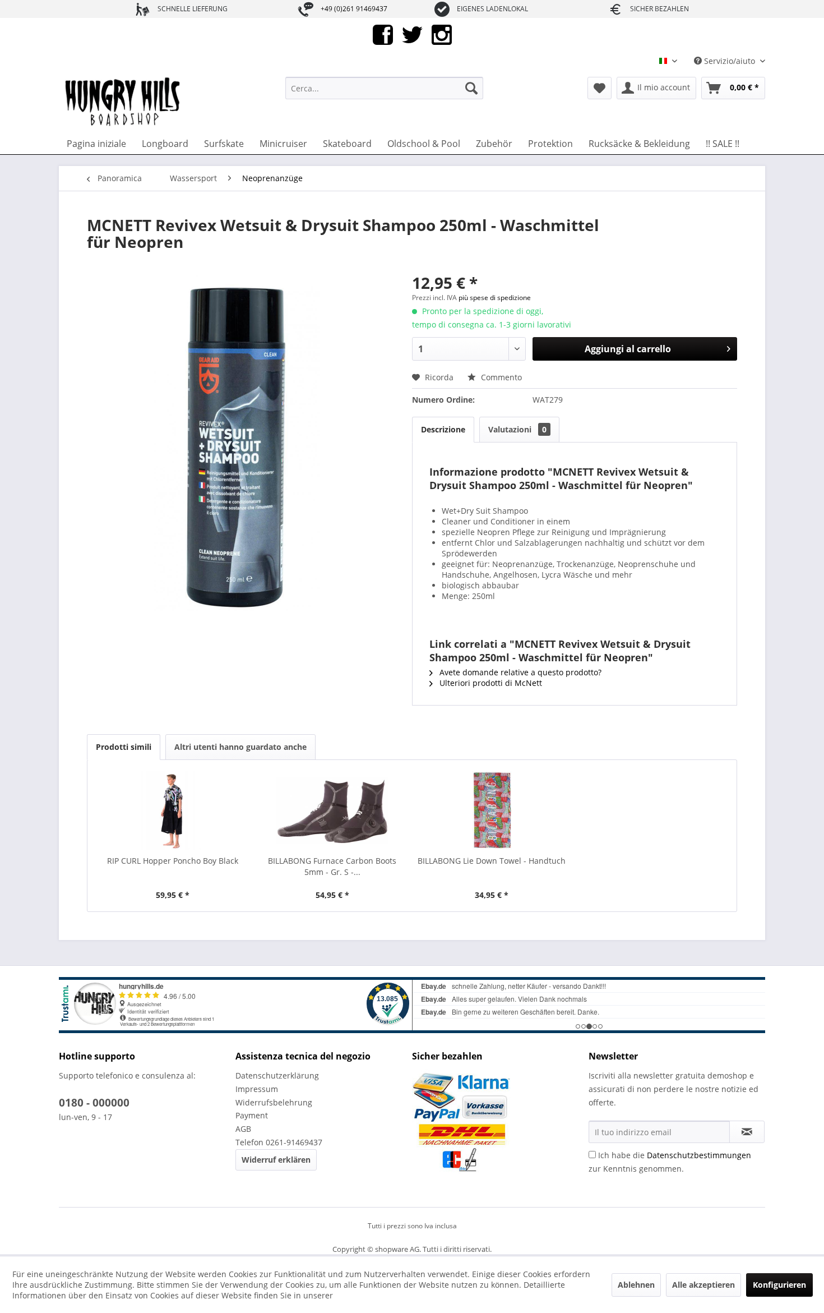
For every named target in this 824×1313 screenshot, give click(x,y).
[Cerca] (471, 88)
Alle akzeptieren (703, 1284)
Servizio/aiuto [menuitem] (729, 61)
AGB (243, 1128)
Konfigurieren (779, 1284)
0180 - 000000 (94, 1102)
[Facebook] (383, 34)
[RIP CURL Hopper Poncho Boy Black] (173, 810)
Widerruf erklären (276, 1159)
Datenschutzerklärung (277, 1075)
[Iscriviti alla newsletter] (747, 1132)
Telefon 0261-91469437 (278, 1142)
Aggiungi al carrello (628, 349)
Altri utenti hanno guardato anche (240, 746)
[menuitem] (384, 88)
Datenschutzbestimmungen (699, 1155)
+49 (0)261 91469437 (354, 8)
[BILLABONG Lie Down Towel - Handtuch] (492, 810)
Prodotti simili (123, 746)
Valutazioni (517, 429)
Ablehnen (636, 1284)
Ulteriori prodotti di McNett (489, 683)
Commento (500, 377)
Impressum (256, 1089)
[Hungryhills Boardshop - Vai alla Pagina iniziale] (123, 102)
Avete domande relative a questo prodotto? (519, 672)
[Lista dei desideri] (599, 88)
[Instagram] (441, 34)
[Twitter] (412, 34)
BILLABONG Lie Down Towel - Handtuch (492, 860)
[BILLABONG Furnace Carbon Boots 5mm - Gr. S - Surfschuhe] (332, 810)
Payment (251, 1115)
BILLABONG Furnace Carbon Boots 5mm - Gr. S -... (332, 866)
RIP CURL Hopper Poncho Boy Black (172, 860)
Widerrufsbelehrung (273, 1102)
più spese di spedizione (495, 297)
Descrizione (443, 429)
